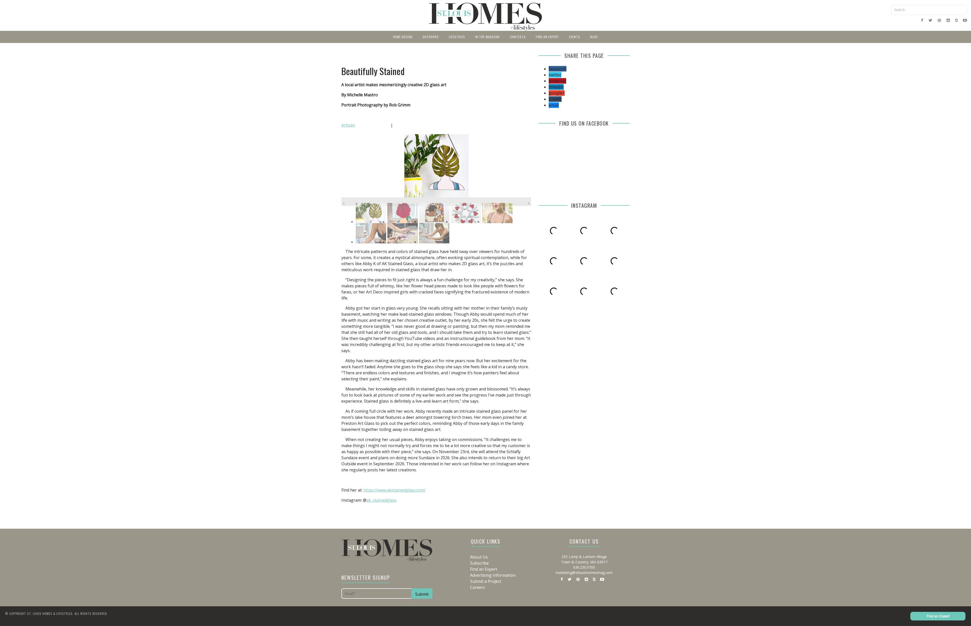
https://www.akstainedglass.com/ (394, 490)
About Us (479, 557)
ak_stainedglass (381, 500)
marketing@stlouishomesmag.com (584, 572)
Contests (518, 37)
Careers (477, 587)
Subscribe (479, 563)
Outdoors (431, 37)
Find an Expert (547, 37)
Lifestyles (457, 37)
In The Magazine (487, 37)
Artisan (348, 125)
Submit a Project (485, 581)
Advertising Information (493, 575)
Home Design (402, 37)
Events (574, 37)
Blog (594, 37)
